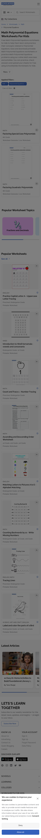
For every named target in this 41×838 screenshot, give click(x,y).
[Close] (37, 375)
